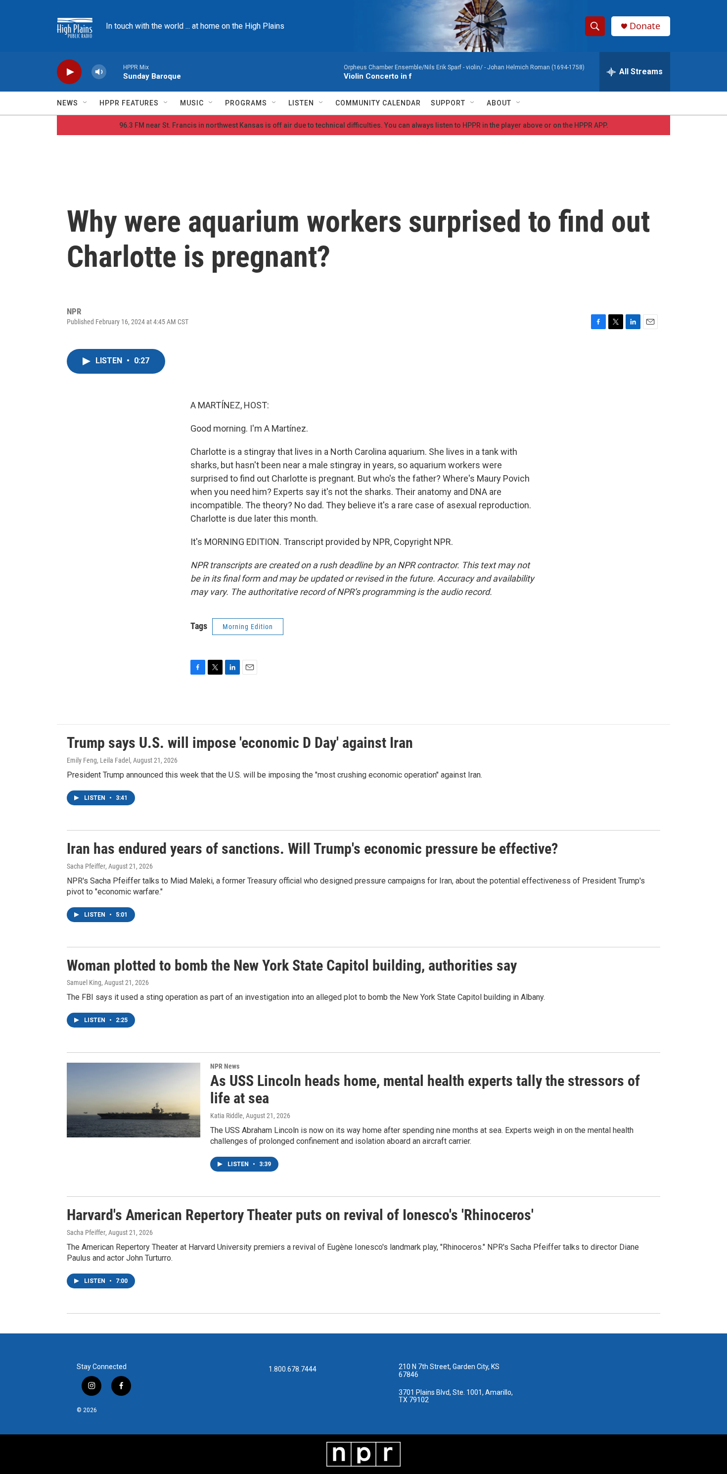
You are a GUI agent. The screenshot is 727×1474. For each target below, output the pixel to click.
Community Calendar (378, 103)
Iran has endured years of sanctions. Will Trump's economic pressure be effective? (312, 848)
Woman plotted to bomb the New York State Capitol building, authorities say (292, 965)
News (67, 103)
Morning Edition (248, 627)
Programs (246, 103)
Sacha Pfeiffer (86, 866)
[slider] (114, 71)
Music (192, 103)
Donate (645, 26)
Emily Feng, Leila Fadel (98, 760)
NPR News (224, 1066)
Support (448, 103)
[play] (69, 72)
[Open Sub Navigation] (86, 103)
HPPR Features (129, 103)
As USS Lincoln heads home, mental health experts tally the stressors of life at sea (425, 1089)
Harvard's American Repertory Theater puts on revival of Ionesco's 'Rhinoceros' (300, 1215)
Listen (301, 103)
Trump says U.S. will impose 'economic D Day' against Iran (240, 742)
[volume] (99, 72)
